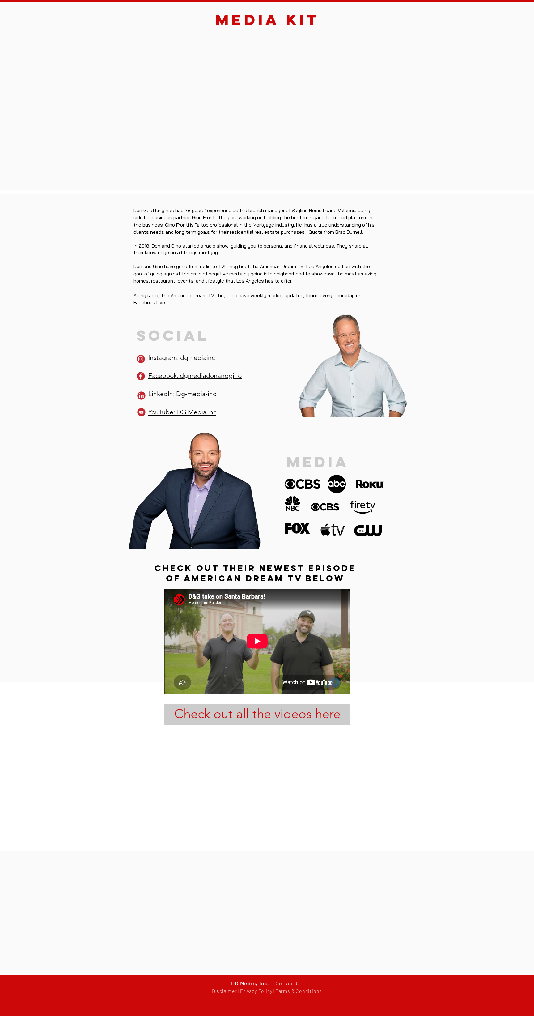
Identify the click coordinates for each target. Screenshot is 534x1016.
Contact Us (288, 983)
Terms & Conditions (299, 991)
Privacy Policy (256, 991)
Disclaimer (224, 991)
